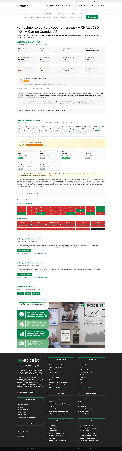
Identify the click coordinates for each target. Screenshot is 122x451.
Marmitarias (36, 293)
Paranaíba (23, 229)
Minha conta (74, 1)
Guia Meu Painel (101, 1)
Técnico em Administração (56, 370)
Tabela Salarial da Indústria (57, 414)
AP (51, 207)
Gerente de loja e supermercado (89, 409)
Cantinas (20, 293)
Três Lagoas (83, 229)
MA (21, 210)
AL (31, 207)
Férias (81, 382)
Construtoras (22, 414)
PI (90, 210)
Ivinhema (68, 225)
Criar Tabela (100, 5)
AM (41, 207)
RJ (21, 213)
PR (100, 210)
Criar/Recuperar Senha (83, 1)
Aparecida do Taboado (53, 222)
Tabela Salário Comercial (87, 414)
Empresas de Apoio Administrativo (59, 382)
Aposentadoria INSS (85, 387)
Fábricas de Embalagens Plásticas (58, 411)
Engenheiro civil (22, 412)
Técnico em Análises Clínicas (57, 433)
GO (100, 207)
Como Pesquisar (93, 1)
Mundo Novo (83, 225)
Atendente (83, 406)
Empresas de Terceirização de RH (89, 440)
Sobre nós (97, 449)
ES (90, 207)
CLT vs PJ (82, 367)
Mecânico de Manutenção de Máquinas (60, 404)
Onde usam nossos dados (64, 449)
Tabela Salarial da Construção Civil (28, 417)
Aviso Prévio (83, 375)
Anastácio (38, 222)
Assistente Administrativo (56, 365)
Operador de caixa (85, 399)
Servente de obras (23, 404)
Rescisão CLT (83, 365)
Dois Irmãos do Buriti (24, 225)
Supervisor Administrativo (56, 375)
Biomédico (52, 428)
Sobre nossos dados (51, 449)
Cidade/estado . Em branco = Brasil (70, 13)
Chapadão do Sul (68, 222)
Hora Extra (83, 377)
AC (21, 207)
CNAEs (92, 5)
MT (51, 210)
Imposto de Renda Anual (87, 372)
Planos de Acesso (53, 5)
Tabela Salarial (66, 5)
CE (70, 207)
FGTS (81, 385)
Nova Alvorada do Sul (98, 225)
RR (51, 213)
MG (31, 210)
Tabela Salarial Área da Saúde (57, 440)
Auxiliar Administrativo (55, 367)
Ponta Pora (38, 229)
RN (31, 213)
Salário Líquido (84, 370)
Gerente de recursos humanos (88, 435)
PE (80, 210)
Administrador (53, 372)
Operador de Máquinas (55, 409)
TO (100, 213)
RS (60, 213)
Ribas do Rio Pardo (53, 229)
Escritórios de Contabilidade (88, 438)
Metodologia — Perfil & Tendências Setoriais (30, 193)
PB (70, 210)
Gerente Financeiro (54, 380)
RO (41, 213)
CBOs (85, 5)
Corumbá (83, 222)
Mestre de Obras (23, 409)
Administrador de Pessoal (87, 425)
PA (60, 210)
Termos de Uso (76, 449)
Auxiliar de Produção (55, 399)
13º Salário (83, 380)
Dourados (38, 225)
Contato (103, 449)
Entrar (67, 1)
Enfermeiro (52, 425)
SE (80, 213)
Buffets (28, 293)
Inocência (53, 225)
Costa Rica (97, 222)
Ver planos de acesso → (41, 253)
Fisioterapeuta (53, 430)
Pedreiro (20, 407)
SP (90, 213)
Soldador (51, 401)
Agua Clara (23, 222)
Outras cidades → (98, 229)
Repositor (82, 401)
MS (41, 210)
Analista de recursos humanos (88, 433)
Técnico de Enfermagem (56, 435)
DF (80, 207)
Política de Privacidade (87, 449)
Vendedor (82, 404)
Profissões (78, 5)
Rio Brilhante (68, 229)
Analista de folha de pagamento (89, 428)
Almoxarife (52, 406)
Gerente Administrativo (55, 377)
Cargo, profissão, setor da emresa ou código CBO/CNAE (38, 13)
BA (60, 207)
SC (70, 213)
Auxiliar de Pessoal (85, 430)
